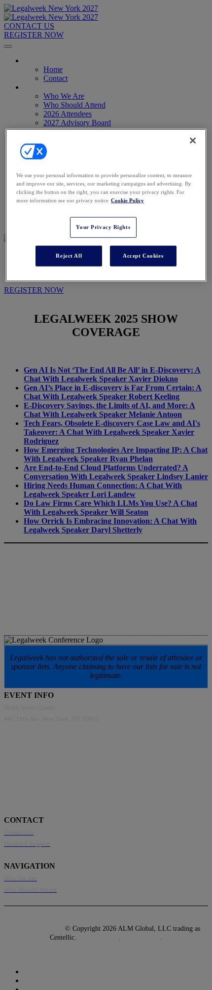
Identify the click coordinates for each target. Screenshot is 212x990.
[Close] (193, 141)
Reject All (69, 256)
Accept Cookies (143, 256)
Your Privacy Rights (103, 227)
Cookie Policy (127, 200)
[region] (106, 205)
